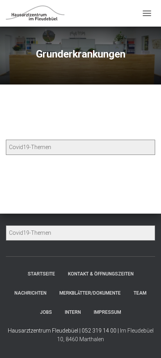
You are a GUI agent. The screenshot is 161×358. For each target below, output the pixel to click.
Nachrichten (30, 293)
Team (140, 293)
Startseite (41, 274)
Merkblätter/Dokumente (90, 293)
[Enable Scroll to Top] (146, 342)
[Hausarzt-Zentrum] (38, 13)
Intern (73, 312)
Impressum (107, 312)
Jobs (46, 312)
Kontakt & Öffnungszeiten (101, 274)
